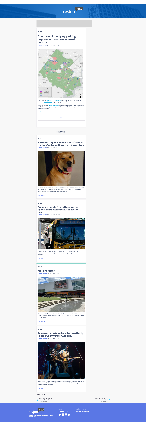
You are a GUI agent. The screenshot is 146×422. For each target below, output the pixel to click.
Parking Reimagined (53, 105)
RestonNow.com (42, 45)
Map (61, 2)
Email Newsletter (81, 409)
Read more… (41, 112)
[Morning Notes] (61, 294)
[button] (117, 2)
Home (30, 2)
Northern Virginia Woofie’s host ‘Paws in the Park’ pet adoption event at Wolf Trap (61, 143)
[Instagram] (66, 414)
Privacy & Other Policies (83, 411)
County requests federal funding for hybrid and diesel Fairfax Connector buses (58, 209)
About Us (61, 409)
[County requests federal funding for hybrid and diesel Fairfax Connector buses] (61, 233)
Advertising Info (63, 411)
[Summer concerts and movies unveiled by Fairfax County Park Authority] (61, 360)
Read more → (41, 195)
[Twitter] (60, 415)
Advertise (45, 2)
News (40, 31)
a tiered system (48, 102)
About (37, 2)
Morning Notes (46, 270)
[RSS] (69, 414)
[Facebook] (63, 414)
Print (61, 117)
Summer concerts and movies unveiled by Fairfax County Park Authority (61, 334)
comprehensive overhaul (54, 100)
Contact (54, 2)
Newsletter (69, 2)
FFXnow (77, 2)
